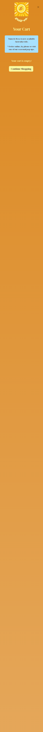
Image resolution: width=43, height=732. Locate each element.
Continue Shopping (21, 69)
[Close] (38, 7)
